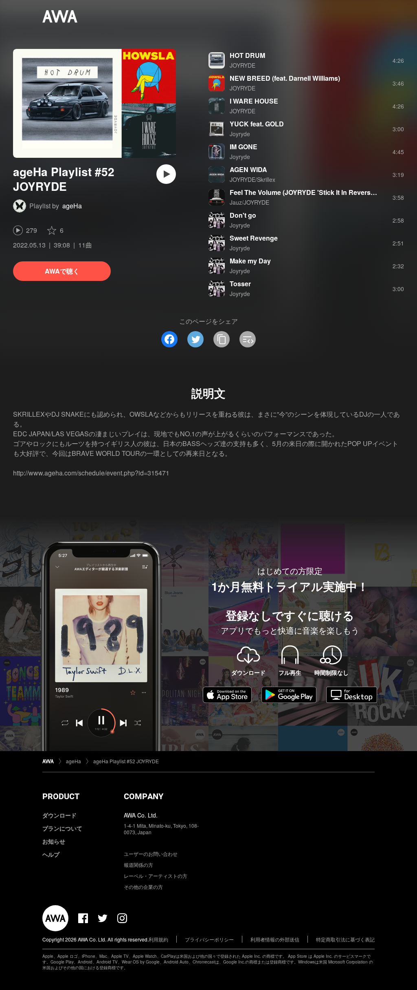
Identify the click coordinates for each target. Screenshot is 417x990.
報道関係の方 (138, 864)
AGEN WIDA (248, 169)
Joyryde (240, 134)
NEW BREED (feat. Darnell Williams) (285, 78)
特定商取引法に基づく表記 (345, 939)
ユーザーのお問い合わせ (151, 853)
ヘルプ (50, 854)
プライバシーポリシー (209, 939)
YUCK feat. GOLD (257, 123)
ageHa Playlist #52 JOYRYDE (126, 761)
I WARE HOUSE (254, 101)
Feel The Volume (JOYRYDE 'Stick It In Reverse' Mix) (310, 192)
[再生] (166, 174)
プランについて (62, 828)
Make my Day (250, 260)
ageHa (72, 205)
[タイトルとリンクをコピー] (221, 339)
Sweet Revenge (254, 238)
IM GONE (243, 146)
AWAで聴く (62, 271)
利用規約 (158, 939)
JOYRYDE (242, 65)
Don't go (243, 215)
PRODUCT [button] (60, 796)
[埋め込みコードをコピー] (247, 339)
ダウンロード (59, 815)
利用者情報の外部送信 (274, 939)
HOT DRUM (247, 55)
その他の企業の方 (143, 886)
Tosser (240, 283)
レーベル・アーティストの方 (155, 875)
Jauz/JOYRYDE (249, 202)
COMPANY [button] (143, 796)
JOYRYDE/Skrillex (252, 179)
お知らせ (53, 841)
